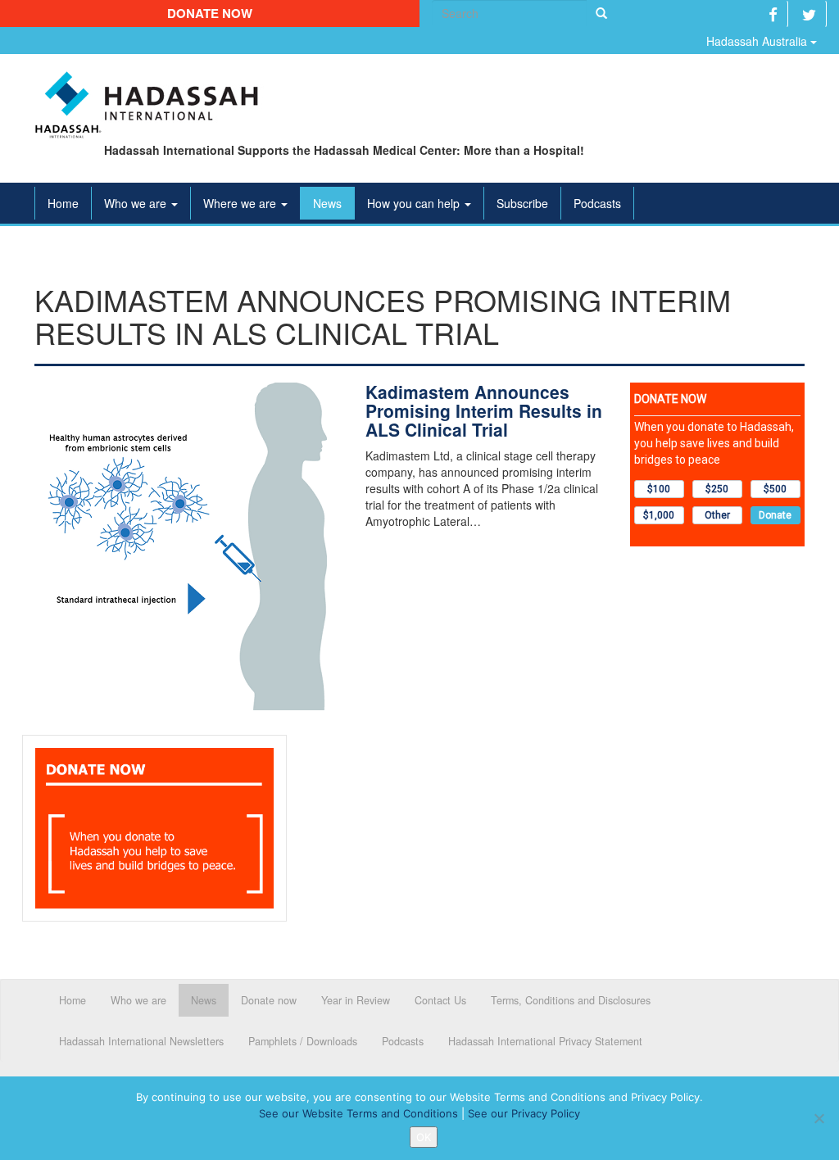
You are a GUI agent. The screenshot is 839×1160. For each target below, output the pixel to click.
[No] (818, 1118)
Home (63, 203)
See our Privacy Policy (524, 1113)
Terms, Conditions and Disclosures (571, 1000)
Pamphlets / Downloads (302, 1041)
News (327, 203)
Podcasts (597, 203)
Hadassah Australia (758, 41)
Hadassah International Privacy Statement (545, 1041)
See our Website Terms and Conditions (358, 1113)
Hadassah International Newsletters (141, 1041)
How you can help (415, 203)
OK (423, 1137)
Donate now (209, 13)
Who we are (137, 203)
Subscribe (522, 203)
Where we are (241, 203)
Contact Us (440, 1000)
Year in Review (355, 1000)
